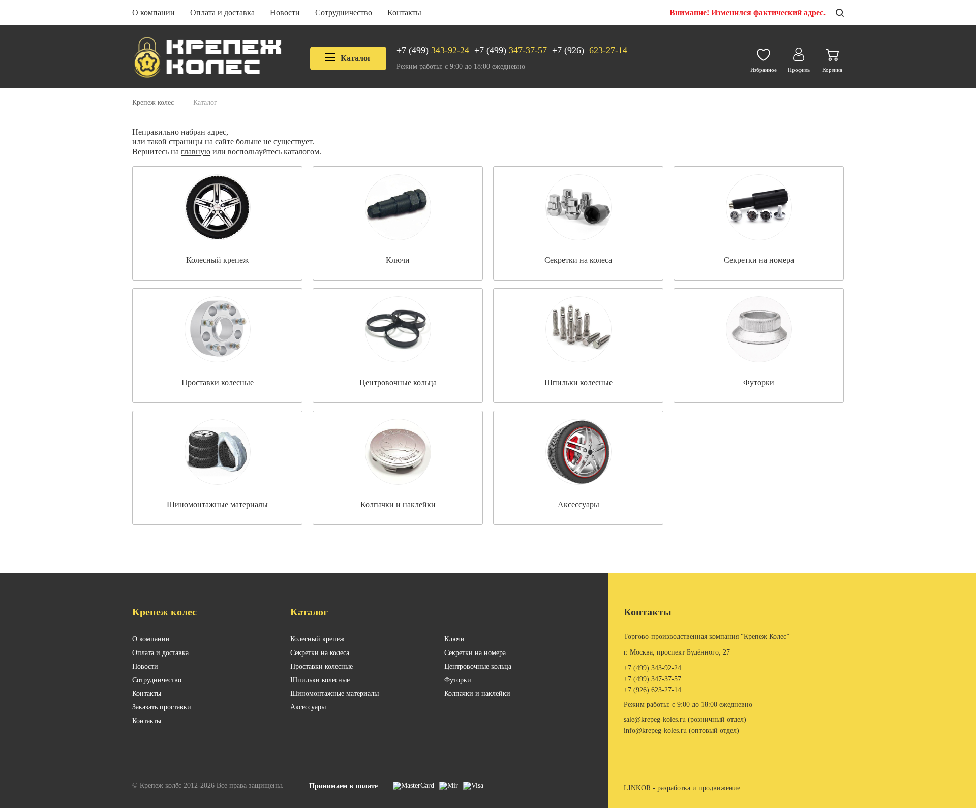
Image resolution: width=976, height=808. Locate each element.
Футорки (457, 680)
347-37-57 (510, 50)
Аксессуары (308, 707)
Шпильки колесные (320, 680)
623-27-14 (589, 50)
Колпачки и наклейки (477, 693)
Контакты (404, 12)
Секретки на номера (475, 653)
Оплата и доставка (222, 12)
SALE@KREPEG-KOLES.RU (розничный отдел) (685, 719)
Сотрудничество (343, 12)
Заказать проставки (161, 707)
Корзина (832, 70)
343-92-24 (432, 50)
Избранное (763, 70)
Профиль (799, 70)
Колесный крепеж (317, 639)
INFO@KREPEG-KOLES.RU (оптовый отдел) (681, 730)
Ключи (454, 639)
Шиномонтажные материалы (334, 693)
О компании (153, 12)
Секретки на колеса (319, 653)
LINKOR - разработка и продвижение (682, 788)
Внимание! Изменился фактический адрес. (747, 12)
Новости (285, 12)
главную (195, 151)
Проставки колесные (321, 666)
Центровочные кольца (477, 666)
